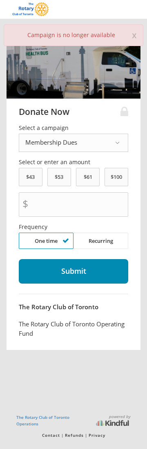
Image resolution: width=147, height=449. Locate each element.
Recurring (101, 240)
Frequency (33, 227)
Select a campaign (44, 128)
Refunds (74, 435)
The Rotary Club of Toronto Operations (42, 420)
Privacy (97, 435)
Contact (51, 435)
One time (46, 240)
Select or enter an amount (54, 162)
